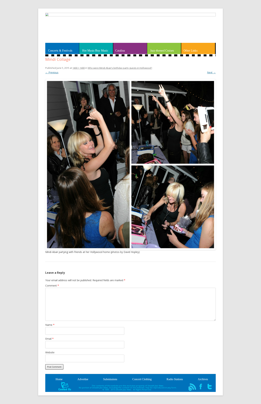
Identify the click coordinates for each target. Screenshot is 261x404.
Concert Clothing (142, 379)
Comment (52, 285)
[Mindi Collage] (130, 164)
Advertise (82, 379)
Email (49, 338)
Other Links (190, 50)
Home (59, 379)
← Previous (51, 72)
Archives (203, 379)
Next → (211, 72)
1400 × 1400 (78, 67)
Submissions (110, 379)
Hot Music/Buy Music (95, 50)
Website (50, 352)
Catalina (120, 50)
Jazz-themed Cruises (162, 50)
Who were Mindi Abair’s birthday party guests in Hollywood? (120, 67)
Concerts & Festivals (60, 50)
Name (50, 325)
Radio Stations (175, 379)
